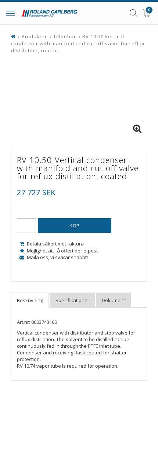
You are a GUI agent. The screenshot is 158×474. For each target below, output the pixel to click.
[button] (137, 129)
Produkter (34, 36)
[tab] (30, 300)
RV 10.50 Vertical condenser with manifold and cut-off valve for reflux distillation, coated (78, 43)
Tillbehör (64, 36)
